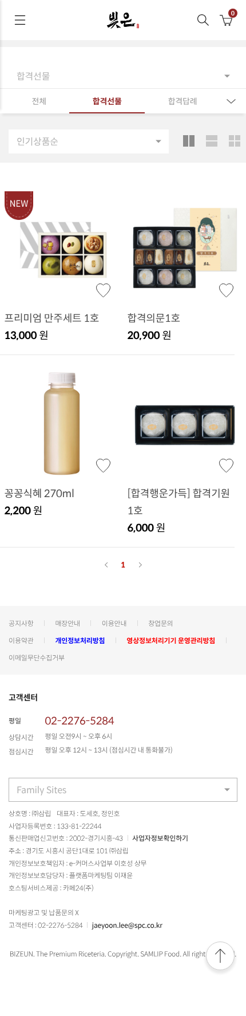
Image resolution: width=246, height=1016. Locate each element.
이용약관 (21, 640)
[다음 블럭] (140, 564)
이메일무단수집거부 (37, 657)
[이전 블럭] (105, 564)
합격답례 (182, 101)
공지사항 (21, 623)
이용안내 (114, 623)
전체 (38, 101)
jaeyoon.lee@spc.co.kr (127, 925)
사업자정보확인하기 (160, 838)
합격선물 (107, 101)
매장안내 (67, 623)
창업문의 (160, 623)
